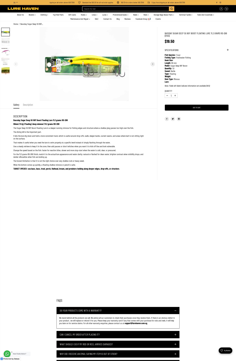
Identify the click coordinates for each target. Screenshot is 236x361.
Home (16, 24)
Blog (118, 18)
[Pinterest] (179, 119)
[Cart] (226, 9)
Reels (135, 14)
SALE (96, 18)
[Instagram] (220, 2)
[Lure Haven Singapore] (23, 8)
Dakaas (16, 359)
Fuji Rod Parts (58, 14)
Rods (146, 14)
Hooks (83, 14)
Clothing (43, 14)
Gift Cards (72, 14)
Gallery (16, 104)
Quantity (168, 91)
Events (158, 18)
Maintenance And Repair (79, 18)
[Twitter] (173, 119)
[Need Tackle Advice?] (7, 353)
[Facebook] (216, 2)
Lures (104, 14)
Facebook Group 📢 (143, 18)
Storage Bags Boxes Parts (163, 14)
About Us (20, 14)
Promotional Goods (120, 14)
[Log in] (221, 9)
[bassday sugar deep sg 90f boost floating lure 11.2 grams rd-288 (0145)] (84, 64)
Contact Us (107, 18)
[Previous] (16, 64)
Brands (32, 14)
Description (28, 104)
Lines (94, 14)
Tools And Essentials (205, 14)
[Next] (153, 64)
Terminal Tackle (185, 14)
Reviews (128, 18)
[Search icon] (171, 8)
